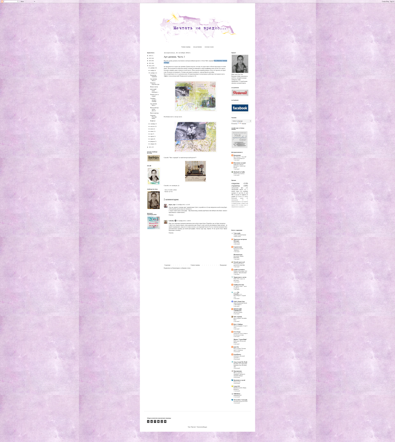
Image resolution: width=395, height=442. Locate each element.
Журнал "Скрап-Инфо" (240, 339)
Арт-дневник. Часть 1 (153, 104)
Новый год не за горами (154, 95)
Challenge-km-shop (239, 285)
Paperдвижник (238, 371)
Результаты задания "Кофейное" (238, 249)
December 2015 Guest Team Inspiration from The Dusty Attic (240, 365)
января (152, 144)
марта (152, 139)
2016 (150, 55)
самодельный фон (237, 188)
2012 (150, 65)
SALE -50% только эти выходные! (239, 279)
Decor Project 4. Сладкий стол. (240, 296)
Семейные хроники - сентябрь (153, 100)
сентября (152, 124)
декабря (152, 68)
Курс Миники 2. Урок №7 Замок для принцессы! (240, 157)
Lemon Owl (237, 386)
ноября (152, 70)
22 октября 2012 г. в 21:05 (183, 204)
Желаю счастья (154, 87)
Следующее (167, 265)
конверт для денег (236, 203)
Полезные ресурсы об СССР (240, 401)
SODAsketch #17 (238, 395)
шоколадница (234, 200)
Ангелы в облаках (238, 312)
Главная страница (185, 47)
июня (151, 131)
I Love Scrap (237, 332)
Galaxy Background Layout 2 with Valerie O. (240, 303)
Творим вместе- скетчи (240, 277)
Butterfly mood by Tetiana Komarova (240, 388)
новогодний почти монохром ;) (154, 90)
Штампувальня (238, 254)
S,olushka (171, 221)
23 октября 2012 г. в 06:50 (184, 220)
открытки (235, 183)
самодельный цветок (237, 189)
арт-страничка (245, 201)
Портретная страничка (153, 75)
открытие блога (234, 206)
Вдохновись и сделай (239, 380)
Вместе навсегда (154, 113)
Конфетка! (153, 121)
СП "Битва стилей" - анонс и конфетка (240, 287)
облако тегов (243, 205)
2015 (150, 58)
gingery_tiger (172, 204)
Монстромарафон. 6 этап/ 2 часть (240, 326)
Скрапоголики (238, 247)
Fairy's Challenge (238, 324)
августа (152, 126)
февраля (152, 141)
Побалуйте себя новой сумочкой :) (239, 356)
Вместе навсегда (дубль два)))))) (154, 109)
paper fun (236, 347)
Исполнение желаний (240, 163)
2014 (150, 60)
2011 (150, 147)
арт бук (171, 191)
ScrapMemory (237, 354)
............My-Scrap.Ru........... (238, 293)
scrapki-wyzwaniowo (239, 269)
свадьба (233, 196)
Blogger (205, 427)
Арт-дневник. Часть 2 (153, 79)
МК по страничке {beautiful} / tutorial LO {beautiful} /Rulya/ (239, 374)
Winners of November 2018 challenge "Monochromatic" (240, 271)
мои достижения (197, 47)
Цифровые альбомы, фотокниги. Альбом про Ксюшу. (240, 166)
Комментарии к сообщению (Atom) (181, 268)
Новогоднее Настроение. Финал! (240, 341)
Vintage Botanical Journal (240, 235)
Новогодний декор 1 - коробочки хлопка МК (239, 264)
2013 (150, 63)
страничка (235, 185)
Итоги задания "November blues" (240, 319)
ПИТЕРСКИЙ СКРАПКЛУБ (238, 310)
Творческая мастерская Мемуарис (240, 240)
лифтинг (244, 194)
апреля (152, 136)
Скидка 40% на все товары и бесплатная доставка (241, 334)
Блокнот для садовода (239, 173)
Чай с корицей (238, 317)
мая (151, 134)
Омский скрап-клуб (239, 262)
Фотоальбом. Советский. (240, 400)
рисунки (241, 206)
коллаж (237, 194)
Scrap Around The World (240, 362)
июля (151, 129)
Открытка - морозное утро (154, 83)
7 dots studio (237, 233)
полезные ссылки (209, 47)
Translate (244, 123)
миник (243, 203)
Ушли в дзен (237, 242)
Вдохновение (237, 155)
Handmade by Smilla (239, 172)
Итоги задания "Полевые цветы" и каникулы (240, 349)
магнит (240, 196)
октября (152, 73)
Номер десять (237, 381)
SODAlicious (237, 394)
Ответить (171, 215)
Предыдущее (223, 265)
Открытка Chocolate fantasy (153, 117)
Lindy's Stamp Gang (239, 301)
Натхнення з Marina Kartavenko (238, 256)
